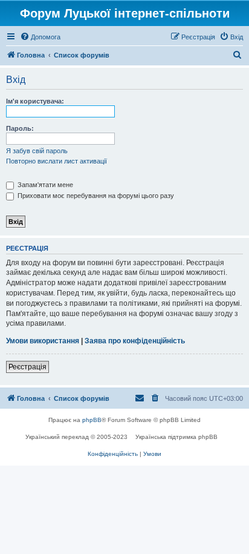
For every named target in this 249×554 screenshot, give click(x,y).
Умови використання (42, 341)
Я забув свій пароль (37, 150)
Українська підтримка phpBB (176, 437)
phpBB (92, 420)
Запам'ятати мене (44, 184)
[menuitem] (40, 37)
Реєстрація (27, 367)
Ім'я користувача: (35, 101)
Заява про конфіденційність (135, 341)
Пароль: (20, 128)
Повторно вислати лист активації (56, 161)
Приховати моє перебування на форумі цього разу (95, 195)
